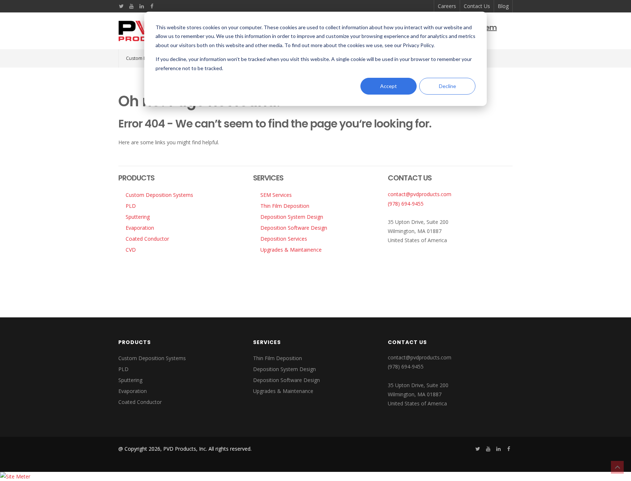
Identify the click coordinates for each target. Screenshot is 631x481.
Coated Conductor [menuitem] (140, 401)
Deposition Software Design (293, 227)
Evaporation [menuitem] (132, 391)
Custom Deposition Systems (159, 194)
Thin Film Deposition (284, 205)
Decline (447, 86)
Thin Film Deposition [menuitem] (277, 358)
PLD (131, 205)
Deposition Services (283, 238)
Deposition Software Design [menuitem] (286, 380)
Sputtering (138, 216)
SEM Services (276, 194)
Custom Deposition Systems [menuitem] (152, 358)
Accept (388, 86)
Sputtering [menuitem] (130, 380)
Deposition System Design (291, 216)
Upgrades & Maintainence (291, 249)
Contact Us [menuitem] (477, 6)
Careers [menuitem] (447, 6)
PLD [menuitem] (123, 369)
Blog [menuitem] (503, 6)
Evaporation (140, 227)
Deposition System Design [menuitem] (284, 369)
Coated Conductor (147, 238)
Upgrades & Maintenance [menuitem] (283, 391)
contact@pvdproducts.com (419, 194)
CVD (131, 249)
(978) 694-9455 (406, 203)
